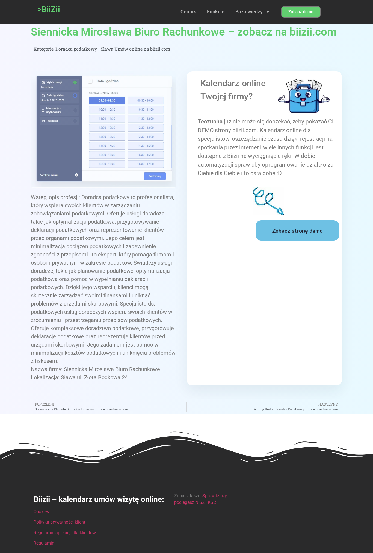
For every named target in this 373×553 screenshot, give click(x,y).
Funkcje (215, 11)
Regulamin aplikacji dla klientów (65, 532)
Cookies (41, 511)
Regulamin (44, 543)
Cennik (188, 11)
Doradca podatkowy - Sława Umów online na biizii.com (112, 49)
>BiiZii (48, 9)
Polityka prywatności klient (59, 522)
